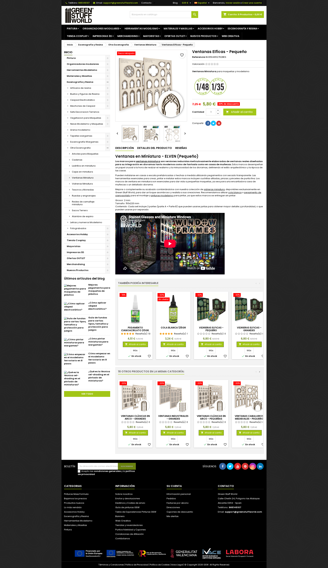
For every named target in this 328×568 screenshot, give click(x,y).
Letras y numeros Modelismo (86, 222)
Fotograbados (78, 228)
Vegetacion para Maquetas (85, 118)
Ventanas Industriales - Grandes (173, 417)
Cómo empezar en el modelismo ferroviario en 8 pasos (99, 358)
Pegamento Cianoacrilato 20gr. (135, 329)
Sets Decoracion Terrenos (84, 112)
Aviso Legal (177, 564)
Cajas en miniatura (82, 171)
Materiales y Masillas (178, 28)
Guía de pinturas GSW (127, 507)
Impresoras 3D (102, 36)
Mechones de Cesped (82, 106)
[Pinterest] (218, 123)
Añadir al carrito (239, 112)
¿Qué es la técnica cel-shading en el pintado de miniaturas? (99, 376)
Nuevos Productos (203, 36)
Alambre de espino (82, 216)
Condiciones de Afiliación (129, 534)
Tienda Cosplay (77, 36)
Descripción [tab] (124, 148)
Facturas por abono (178, 503)
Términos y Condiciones (111, 564)
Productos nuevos (74, 503)
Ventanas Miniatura (82, 177)
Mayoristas (151, 36)
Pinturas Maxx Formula (76, 494)
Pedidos (171, 498)
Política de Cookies (160, 564)
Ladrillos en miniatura (83, 165)
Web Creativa (123, 520)
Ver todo (87, 393)
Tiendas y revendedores (129, 525)
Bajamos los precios (75, 498)
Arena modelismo (80, 129)
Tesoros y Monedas (83, 189)
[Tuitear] (213, 123)
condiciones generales (107, 471)
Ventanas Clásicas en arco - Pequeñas (211, 417)
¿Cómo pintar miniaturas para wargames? (98, 341)
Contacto (146, 2)
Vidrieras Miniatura (82, 183)
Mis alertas (173, 516)
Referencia (198, 57)
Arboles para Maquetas (85, 153)
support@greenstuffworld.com (120, 2)
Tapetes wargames (81, 135)
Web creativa (230, 36)
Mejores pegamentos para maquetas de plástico (99, 289)
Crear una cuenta (252, 2)
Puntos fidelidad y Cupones (130, 529)
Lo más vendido (73, 507)
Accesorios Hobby (210, 28)
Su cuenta (174, 486)
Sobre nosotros (124, 494)
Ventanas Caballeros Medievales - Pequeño (249, 417)
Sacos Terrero (80, 210)
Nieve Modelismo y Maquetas (86, 124)
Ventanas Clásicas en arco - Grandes (135, 417)
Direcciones (173, 507)
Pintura (72, 28)
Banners (120, 516)
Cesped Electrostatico (82, 100)
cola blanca (235, 192)
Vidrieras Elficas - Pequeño (211, 329)
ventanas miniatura (148, 161)
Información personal (179, 494)
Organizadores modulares (101, 28)
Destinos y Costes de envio (130, 503)
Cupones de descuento (180, 511)
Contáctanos (122, 538)
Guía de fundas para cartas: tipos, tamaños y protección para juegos (98, 324)
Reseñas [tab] (181, 148)
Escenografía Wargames (84, 141)
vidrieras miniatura (214, 189)
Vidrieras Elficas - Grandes (249, 329)
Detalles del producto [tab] (154, 148)
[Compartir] (207, 123)
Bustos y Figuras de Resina (84, 94)
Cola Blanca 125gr (173, 327)
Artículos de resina (80, 88)
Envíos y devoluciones (127, 498)
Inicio (68, 52)
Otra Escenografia (80, 147)
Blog (175, 2)
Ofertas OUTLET (174, 36)
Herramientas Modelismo (141, 28)
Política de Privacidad (136, 564)
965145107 (84, 2)
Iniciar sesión (233, 2)
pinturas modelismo (162, 195)
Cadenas (77, 159)
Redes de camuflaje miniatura (83, 203)
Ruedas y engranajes (84, 195)
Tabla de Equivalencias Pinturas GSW (135, 511)
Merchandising (127, 36)
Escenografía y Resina (242, 28)
